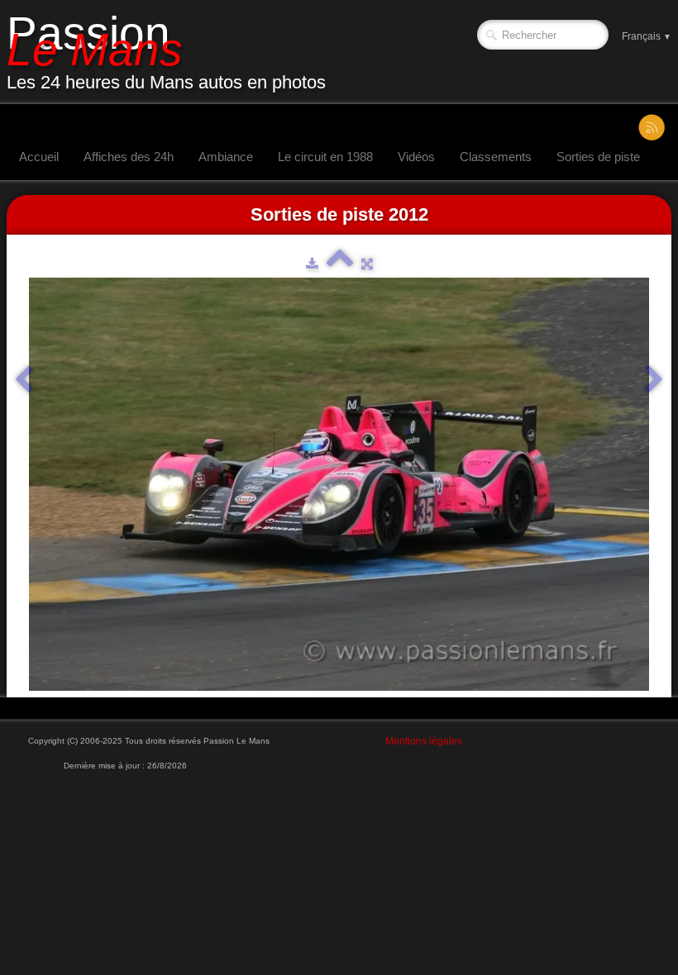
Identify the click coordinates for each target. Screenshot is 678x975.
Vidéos (416, 157)
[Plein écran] (367, 263)
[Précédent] (24, 380)
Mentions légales (423, 741)
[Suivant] (654, 380)
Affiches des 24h (129, 157)
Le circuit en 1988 (325, 157)
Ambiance (225, 157)
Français (646, 36)
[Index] (340, 263)
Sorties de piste (598, 157)
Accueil (39, 157)
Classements (496, 157)
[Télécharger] (312, 263)
